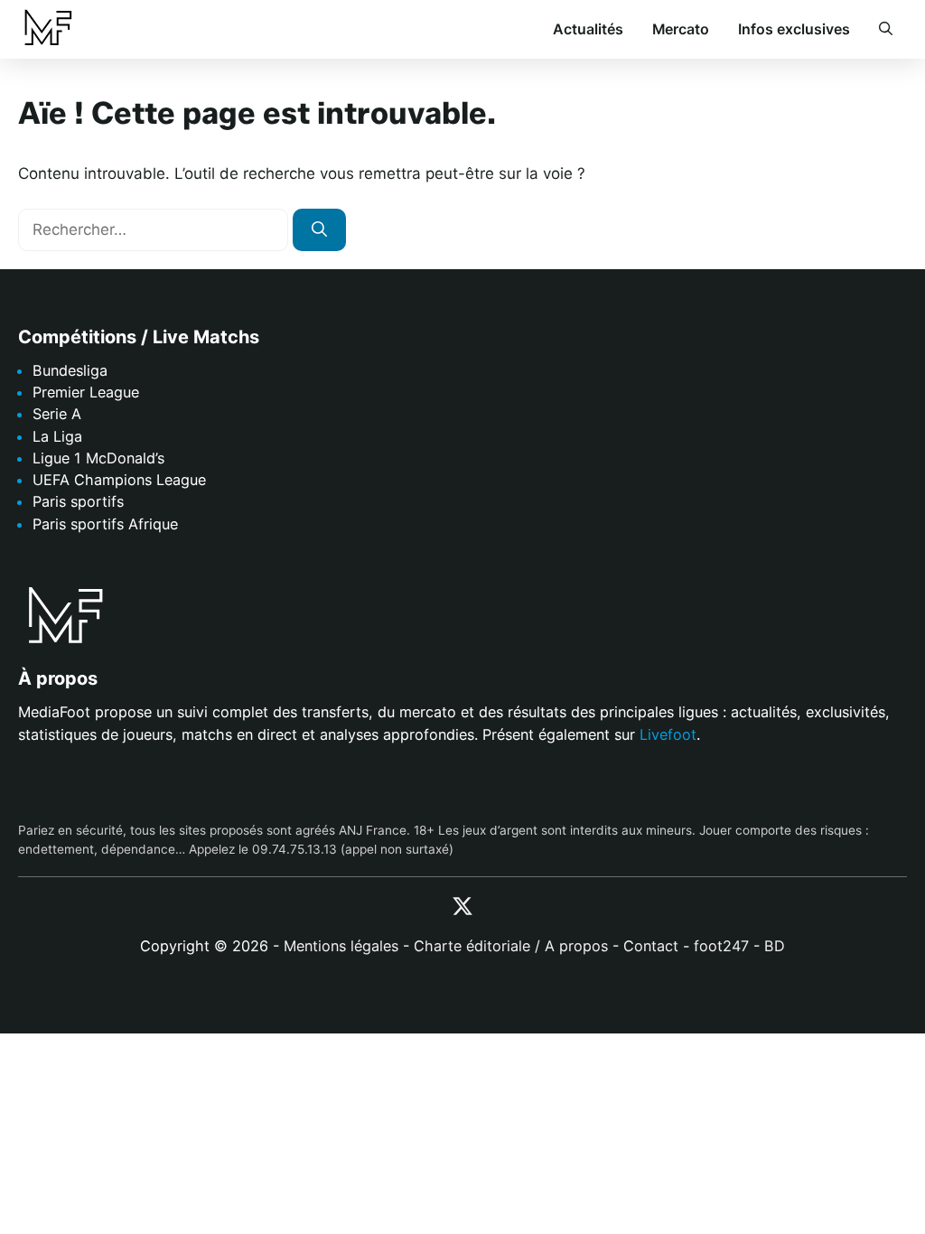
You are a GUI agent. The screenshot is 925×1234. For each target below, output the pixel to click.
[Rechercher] (319, 230)
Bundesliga (70, 370)
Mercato (680, 29)
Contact (650, 947)
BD (774, 947)
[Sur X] (462, 907)
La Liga (57, 436)
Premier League (86, 393)
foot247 (721, 947)
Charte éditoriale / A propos (511, 947)
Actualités (588, 29)
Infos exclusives (794, 29)
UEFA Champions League (119, 480)
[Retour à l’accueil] (47, 28)
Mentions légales (341, 947)
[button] (885, 30)
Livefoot (668, 734)
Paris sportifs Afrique (105, 524)
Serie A (57, 415)
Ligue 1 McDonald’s (98, 458)
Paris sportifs (78, 502)
